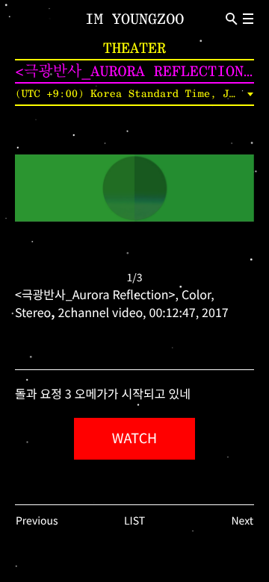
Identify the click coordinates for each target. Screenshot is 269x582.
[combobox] (134, 94)
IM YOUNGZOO (134, 19)
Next (242, 521)
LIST (134, 521)
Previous (37, 521)
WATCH (134, 439)
